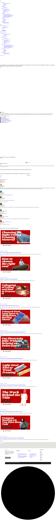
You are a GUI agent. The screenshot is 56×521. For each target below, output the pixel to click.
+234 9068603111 (4, 26)
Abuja (4, 18)
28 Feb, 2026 (1, 330)
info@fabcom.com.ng (5, 27)
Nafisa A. (3, 185)
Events (4, 11)
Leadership (4, 5)
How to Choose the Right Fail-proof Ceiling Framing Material (10, 252)
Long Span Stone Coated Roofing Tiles (9, 45)
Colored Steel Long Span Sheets (7, 15)
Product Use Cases (32, 456)
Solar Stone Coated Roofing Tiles (7, 16)
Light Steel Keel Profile (6, 17)
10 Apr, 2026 (1, 277)
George (3, 192)
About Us (3, 2)
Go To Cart (1, 55)
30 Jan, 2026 (1, 383)
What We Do (5, 34)
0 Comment (5, 277)
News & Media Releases (6, 10)
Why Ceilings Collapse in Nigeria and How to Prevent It (9, 305)
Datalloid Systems (17, 462)
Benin (4, 51)
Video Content (6, 40)
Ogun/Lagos (5, 19)
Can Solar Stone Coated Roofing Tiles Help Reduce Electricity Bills (11, 358)
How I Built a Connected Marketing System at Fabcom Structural (11, 411)
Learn (2, 8)
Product (3, 13)
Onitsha (4, 20)
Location (3, 48)
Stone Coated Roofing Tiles (6, 14)
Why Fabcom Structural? (6, 3)
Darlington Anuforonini (5, 216)
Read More (1, 255)
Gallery (4, 12)
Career (4, 4)
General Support (5, 7)
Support (3, 6)
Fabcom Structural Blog (6, 9)
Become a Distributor (6, 22)
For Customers (3, 21)
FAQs (4, 37)
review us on (1, 182)
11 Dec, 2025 (1, 436)
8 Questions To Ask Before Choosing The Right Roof (9, 279)
